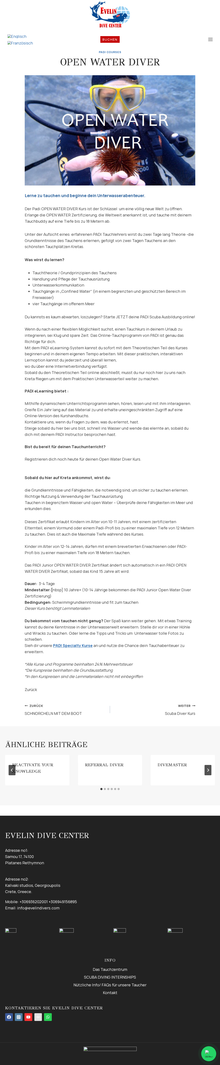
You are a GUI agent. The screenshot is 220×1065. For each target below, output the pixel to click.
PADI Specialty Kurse (73, 645)
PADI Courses (110, 52)
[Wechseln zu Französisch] (20, 43)
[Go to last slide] (12, 770)
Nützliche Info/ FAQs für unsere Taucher (110, 984)
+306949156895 (63, 901)
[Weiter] (208, 770)
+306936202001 (34, 901)
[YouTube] (28, 1017)
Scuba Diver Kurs (180, 710)
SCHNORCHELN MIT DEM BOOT (53, 710)
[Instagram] (19, 1017)
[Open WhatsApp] (208, 1053)
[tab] (101, 789)
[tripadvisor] (38, 1017)
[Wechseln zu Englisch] (20, 36)
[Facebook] (9, 1017)
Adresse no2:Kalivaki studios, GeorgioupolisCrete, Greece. (32, 885)
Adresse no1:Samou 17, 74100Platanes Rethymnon (24, 856)
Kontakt (110, 992)
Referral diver (104, 765)
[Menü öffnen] (210, 39)
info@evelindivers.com (38, 907)
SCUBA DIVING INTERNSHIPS (110, 977)
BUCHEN (110, 39)
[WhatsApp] (48, 1017)
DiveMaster (172, 765)
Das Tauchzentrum (110, 969)
